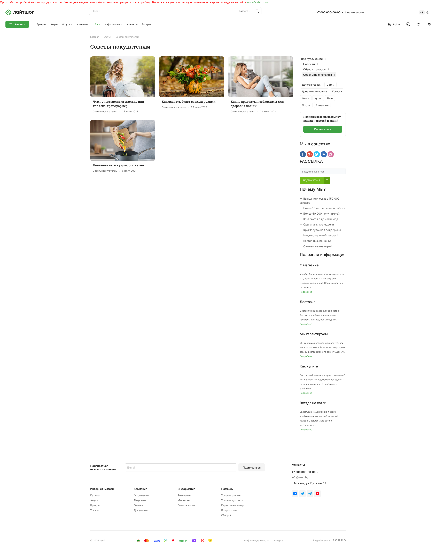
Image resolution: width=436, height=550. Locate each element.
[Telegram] (310, 493)
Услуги (94, 510)
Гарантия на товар (232, 505)
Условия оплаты (231, 495)
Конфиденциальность (256, 540)
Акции (94, 500)
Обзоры (226, 515)
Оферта (278, 540)
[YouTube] (317, 493)
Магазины (184, 500)
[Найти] (257, 11)
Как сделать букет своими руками (188, 102)
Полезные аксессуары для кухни (118, 165)
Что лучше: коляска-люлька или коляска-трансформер (118, 104)
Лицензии (140, 500)
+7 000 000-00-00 (328, 12)
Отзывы (138, 505)
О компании (141, 495)
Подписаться (252, 467)
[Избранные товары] (418, 24)
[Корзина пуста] (429, 24)
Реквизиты (184, 495)
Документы (141, 510)
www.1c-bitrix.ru (257, 2)
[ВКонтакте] (295, 493)
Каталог (95, 495)
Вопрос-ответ (230, 510)
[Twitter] (302, 493)
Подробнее (306, 292)
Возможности (186, 505)
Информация (186, 489)
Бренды (95, 505)
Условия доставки (232, 500)
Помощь (227, 489)
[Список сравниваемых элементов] (408, 24)
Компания (140, 489)
